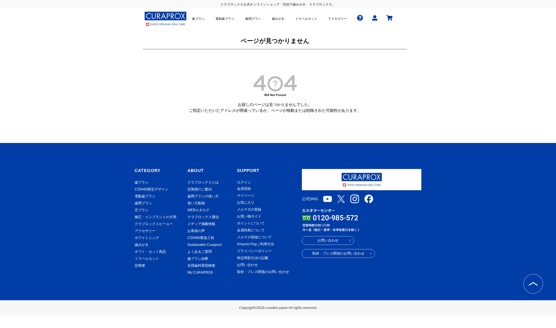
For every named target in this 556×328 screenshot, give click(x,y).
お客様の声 (196, 231)
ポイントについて (251, 223)
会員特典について (251, 230)
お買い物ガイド (249, 216)
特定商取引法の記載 (252, 258)
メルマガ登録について (254, 237)
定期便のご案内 (199, 189)
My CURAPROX (200, 272)
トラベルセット (147, 258)
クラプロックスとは (203, 182)
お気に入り (245, 202)
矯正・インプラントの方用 (155, 217)
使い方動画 (196, 203)
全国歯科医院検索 (201, 265)
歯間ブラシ (143, 203)
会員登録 (244, 188)
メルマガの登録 (249, 209)
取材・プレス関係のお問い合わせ (263, 272)
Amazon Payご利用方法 (255, 244)
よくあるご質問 (199, 251)
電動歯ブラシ (145, 196)
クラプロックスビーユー (154, 224)
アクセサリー (145, 231)
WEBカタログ (198, 210)
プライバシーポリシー (254, 251)
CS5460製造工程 (200, 238)
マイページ (245, 195)
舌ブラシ (142, 210)
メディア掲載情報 (201, 224)
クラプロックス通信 (203, 217)
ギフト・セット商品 (150, 251)
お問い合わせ (247, 265)
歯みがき (142, 245)
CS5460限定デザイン (151, 189)
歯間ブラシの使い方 (203, 196)
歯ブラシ (142, 182)
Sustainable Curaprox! (204, 245)
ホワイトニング (147, 238)
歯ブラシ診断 (197, 258)
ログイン (244, 182)
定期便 (140, 265)
